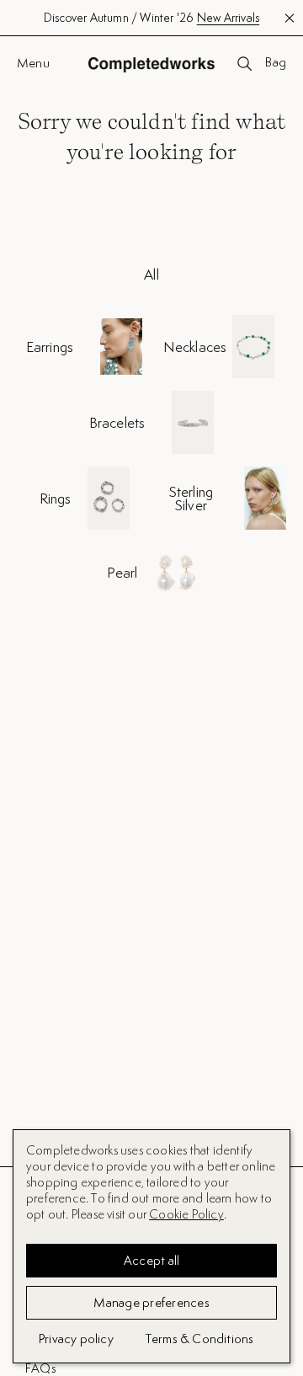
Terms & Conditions (200, 1339)
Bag (275, 63)
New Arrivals (228, 17)
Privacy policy (76, 1339)
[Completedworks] (151, 64)
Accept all (152, 1260)
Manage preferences (151, 1302)
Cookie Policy (186, 1214)
